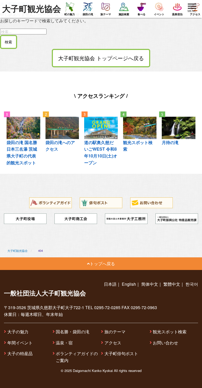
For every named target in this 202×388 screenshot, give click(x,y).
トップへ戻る (102, 264)
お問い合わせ (165, 343)
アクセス (112, 343)
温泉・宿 (64, 343)
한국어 (191, 284)
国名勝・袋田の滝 (72, 332)
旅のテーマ (114, 332)
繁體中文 (171, 284)
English (129, 284)
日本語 (110, 284)
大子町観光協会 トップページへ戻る (101, 58)
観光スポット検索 (169, 332)
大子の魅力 (17, 332)
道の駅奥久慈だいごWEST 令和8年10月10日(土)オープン (100, 152)
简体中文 (149, 284)
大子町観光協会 (31, 9)
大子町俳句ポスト (121, 353)
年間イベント (20, 343)
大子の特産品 (20, 353)
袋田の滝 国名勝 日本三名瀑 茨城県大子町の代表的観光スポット (22, 152)
